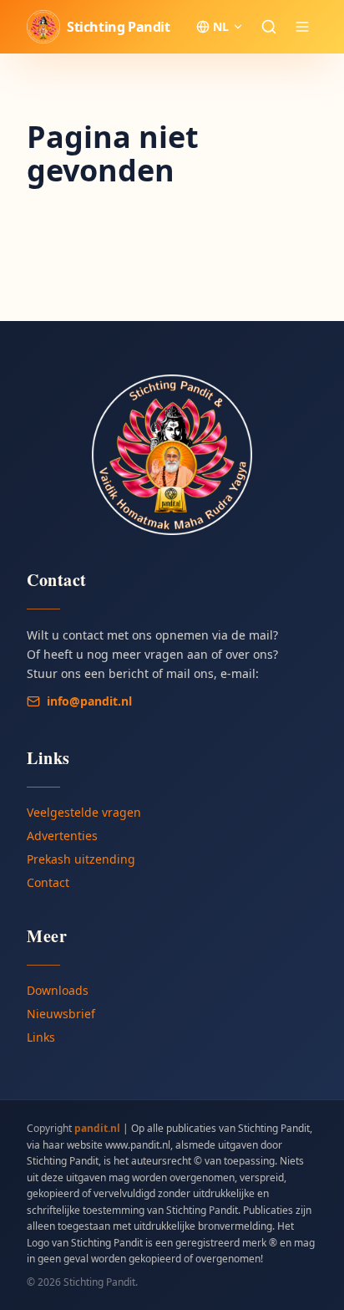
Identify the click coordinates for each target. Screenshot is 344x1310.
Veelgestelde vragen (84, 812)
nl (221, 26)
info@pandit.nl (89, 701)
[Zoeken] (269, 27)
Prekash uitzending (81, 859)
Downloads (58, 990)
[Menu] (302, 27)
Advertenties (62, 836)
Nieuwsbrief (61, 1014)
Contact (48, 882)
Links (41, 1037)
